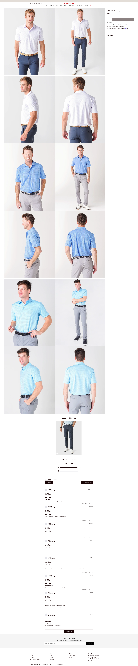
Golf (114, 8)
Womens (52, 5)
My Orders (32, 653)
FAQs (51, 655)
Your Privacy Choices (59, 664)
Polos (118, 8)
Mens (57, 5)
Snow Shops (90, 653)
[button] (69, 467)
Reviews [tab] (48, 480)
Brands (86, 5)
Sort (83, 486)
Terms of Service (44, 664)
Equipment (71, 5)
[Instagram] (91, 660)
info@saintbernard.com (94, 655)
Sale (91, 5)
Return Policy (52, 653)
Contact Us (52, 657)
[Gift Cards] (30, 3)
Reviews (70, 657)
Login (31, 651)
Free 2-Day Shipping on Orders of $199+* (60, 0)
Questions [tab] (55, 480)
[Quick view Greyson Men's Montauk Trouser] (69, 438)
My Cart (31, 655)
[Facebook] (89, 660)
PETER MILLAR (111, 10)
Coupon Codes (72, 655)
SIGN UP (90, 643)
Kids (61, 5)
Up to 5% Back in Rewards (35, 659)
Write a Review (88, 483)
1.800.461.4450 (93, 657)
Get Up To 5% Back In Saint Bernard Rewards (77, 0)
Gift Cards (32, 657)
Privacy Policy (51, 664)
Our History (71, 651)
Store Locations (91, 651)
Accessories (79, 5)
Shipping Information (53, 651)
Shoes (65, 5)
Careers (70, 653)
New (47, 5)
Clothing (111, 8)
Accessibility (52, 659)
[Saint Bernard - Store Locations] (32, 3)
